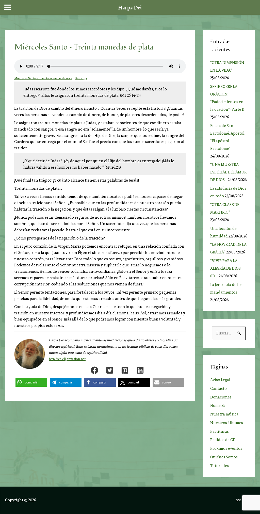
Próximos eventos (226, 448)
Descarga (81, 78)
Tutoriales (219, 465)
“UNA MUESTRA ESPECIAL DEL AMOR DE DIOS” (228, 172)
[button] (94, 370)
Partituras (219, 431)
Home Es (217, 405)
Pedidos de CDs (223, 440)
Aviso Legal (220, 380)
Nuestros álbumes (226, 423)
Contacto (218, 388)
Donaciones (221, 397)
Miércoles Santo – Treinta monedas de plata (43, 78)
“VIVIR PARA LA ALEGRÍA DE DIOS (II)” (225, 268)
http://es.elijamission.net (67, 359)
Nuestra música (224, 414)
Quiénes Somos (224, 457)
